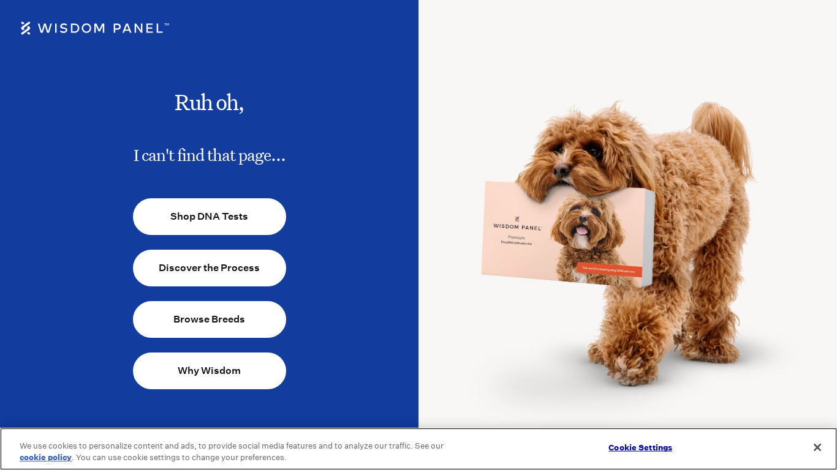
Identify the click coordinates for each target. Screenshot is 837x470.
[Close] (817, 447)
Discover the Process (209, 268)
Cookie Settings (640, 447)
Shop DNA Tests (209, 216)
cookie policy (46, 457)
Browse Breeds (209, 319)
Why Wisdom (209, 370)
